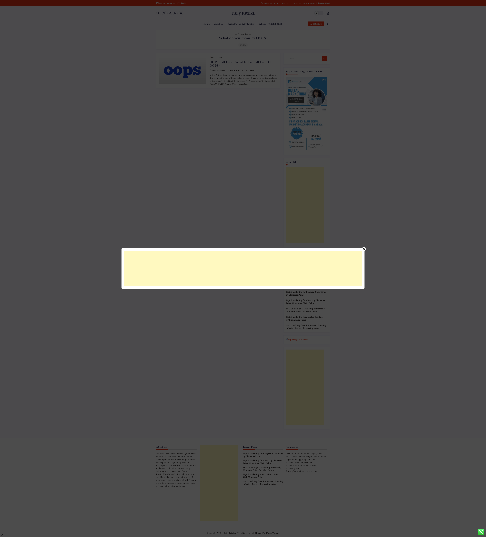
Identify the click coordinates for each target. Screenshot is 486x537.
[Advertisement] (200, 268)
